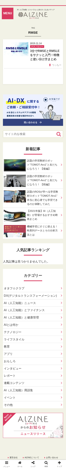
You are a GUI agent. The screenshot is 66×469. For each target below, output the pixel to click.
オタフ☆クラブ (14, 288)
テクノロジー (12, 332)
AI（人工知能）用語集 (18, 390)
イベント (10, 397)
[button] (58, 134)
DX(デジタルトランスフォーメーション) (30, 295)
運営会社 (14, 457)
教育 (7, 346)
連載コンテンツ (14, 382)
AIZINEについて (32, 457)
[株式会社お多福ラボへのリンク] (33, 123)
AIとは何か (11, 324)
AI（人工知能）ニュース (20, 303)
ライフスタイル (14, 339)
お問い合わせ (52, 457)
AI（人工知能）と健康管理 (21, 317)
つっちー (56, 65)
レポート (10, 375)
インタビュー (12, 368)
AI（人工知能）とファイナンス (24, 310)
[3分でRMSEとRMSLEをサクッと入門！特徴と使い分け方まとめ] (40, 410)
